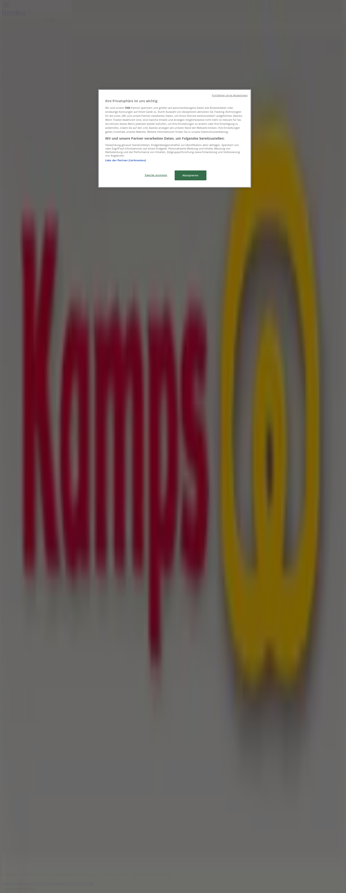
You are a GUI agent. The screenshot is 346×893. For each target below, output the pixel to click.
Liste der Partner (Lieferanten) (125, 160)
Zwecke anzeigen (156, 175)
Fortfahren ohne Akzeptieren (230, 95)
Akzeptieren (190, 175)
